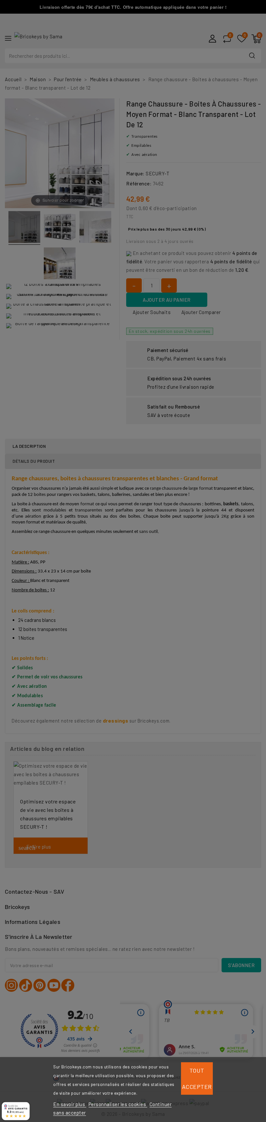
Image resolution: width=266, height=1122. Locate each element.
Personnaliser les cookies (118, 1104)
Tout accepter (197, 1078)
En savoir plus (69, 1104)
